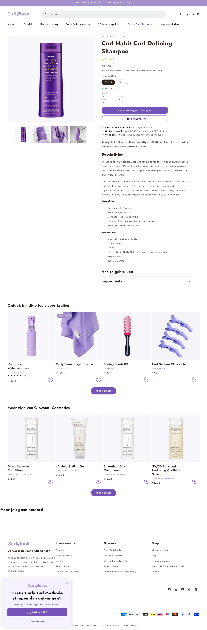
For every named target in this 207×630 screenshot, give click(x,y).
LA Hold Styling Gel (70, 467)
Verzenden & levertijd (67, 571)
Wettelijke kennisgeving (111, 625)
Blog (154, 555)
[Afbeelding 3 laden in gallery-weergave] (59, 134)
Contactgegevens (131, 625)
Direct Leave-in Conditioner (18, 468)
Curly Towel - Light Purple (74, 364)
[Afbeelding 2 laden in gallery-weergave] (41, 134)
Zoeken (156, 571)
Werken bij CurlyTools (115, 561)
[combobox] (103, 14)
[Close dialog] (67, 583)
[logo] (18, 14)
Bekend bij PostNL (113, 555)
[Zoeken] (46, 14)
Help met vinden (169, 24)
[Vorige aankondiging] (6, 3)
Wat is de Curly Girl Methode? (168, 566)
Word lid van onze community (120, 571)
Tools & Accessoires (78, 24)
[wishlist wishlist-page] (193, 14)
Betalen (60, 550)
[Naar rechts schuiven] (90, 134)
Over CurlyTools (112, 550)
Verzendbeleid (92, 625)
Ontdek (28, 24)
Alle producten (160, 550)
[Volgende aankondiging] (201, 3)
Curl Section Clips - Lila (169, 364)
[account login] (187, 14)
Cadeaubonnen (64, 555)
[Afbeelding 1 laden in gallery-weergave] (23, 134)
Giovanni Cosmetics (113, 36)
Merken (12, 24)
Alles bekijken (104, 390)
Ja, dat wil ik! (37, 612)
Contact (60, 561)
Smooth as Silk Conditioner (114, 468)
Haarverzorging (49, 24)
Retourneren (62, 566)
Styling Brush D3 (116, 364)
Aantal (105, 93)
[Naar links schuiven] (11, 134)
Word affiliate (111, 566)
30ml (122, 82)
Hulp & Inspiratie (161, 561)
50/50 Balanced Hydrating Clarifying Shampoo (166, 470)
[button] (198, 14)
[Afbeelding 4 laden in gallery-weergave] (78, 134)
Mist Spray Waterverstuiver (19, 366)
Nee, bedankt (37, 621)
